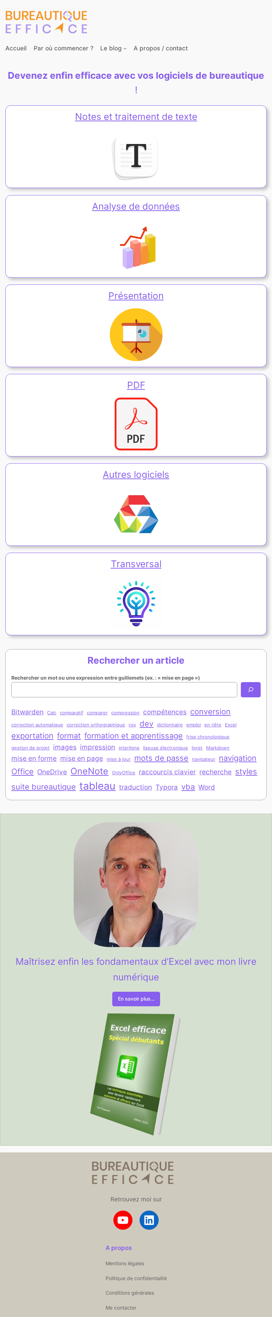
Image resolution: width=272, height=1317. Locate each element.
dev (146, 723)
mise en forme (34, 758)
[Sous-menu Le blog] (125, 48)
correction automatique (37, 724)
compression (125, 712)
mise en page (81, 758)
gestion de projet (30, 748)
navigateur (203, 759)
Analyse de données (136, 206)
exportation (32, 735)
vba (188, 786)
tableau (97, 786)
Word (206, 787)
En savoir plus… (136, 999)
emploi (193, 724)
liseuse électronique (165, 748)
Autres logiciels (136, 474)
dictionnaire (170, 724)
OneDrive (52, 772)
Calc (51, 712)
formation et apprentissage (133, 735)
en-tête (212, 724)
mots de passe (161, 758)
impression (97, 747)
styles (246, 771)
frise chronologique (208, 737)
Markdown (218, 748)
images (64, 747)
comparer (97, 712)
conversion (210, 711)
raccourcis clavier (167, 772)
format (69, 735)
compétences (165, 712)
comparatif (71, 712)
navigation (237, 758)
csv (132, 724)
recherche (215, 772)
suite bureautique (43, 786)
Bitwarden (27, 712)
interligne (129, 748)
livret (197, 748)
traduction (135, 787)
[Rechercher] (251, 689)
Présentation (136, 295)
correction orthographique (96, 724)
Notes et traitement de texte (136, 116)
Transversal (136, 563)
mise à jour (119, 759)
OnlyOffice (123, 772)
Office (22, 771)
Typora (166, 787)
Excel (231, 724)
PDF (136, 385)
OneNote (89, 771)
